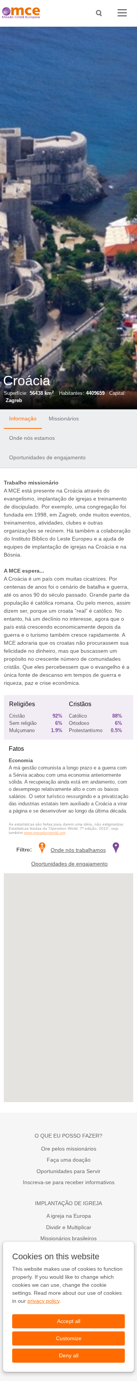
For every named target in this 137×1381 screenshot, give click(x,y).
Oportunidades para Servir (68, 1171)
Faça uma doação (69, 1160)
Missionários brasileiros (68, 1238)
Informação (23, 418)
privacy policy (43, 1301)
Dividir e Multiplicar (68, 1227)
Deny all (68, 1355)
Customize (68, 1338)
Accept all (68, 1321)
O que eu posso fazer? (68, 1136)
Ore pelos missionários (68, 1149)
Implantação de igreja (68, 1203)
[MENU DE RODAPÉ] (122, 13)
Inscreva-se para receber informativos (69, 1182)
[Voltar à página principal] (23, 13)
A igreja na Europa (68, 1216)
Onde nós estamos (32, 438)
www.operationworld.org (44, 833)
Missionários (64, 418)
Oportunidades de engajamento (47, 457)
